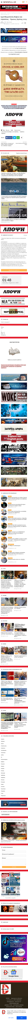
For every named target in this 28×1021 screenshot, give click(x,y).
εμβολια (2, 761)
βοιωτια (7, 130)
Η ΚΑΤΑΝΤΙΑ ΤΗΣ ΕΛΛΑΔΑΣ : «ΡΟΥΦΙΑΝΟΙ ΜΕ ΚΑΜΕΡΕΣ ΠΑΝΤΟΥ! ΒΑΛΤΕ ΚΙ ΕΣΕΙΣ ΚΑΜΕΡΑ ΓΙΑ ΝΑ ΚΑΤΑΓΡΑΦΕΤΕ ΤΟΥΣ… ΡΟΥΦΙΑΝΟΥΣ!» (7, 725)
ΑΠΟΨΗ (7, 998)
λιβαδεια (9, 12)
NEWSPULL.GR (9, 2)
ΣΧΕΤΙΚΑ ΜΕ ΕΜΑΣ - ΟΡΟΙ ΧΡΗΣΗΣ (14, 1006)
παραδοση (3, 777)
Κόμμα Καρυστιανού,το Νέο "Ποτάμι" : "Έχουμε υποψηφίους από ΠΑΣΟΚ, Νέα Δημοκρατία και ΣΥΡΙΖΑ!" (20, 725)
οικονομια (3, 773)
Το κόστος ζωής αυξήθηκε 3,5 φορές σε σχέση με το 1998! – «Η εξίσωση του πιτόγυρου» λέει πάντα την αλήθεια (17, 540)
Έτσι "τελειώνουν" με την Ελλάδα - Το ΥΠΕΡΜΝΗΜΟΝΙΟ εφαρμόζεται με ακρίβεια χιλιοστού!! (20, 701)
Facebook (10, 137)
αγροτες (2, 739)
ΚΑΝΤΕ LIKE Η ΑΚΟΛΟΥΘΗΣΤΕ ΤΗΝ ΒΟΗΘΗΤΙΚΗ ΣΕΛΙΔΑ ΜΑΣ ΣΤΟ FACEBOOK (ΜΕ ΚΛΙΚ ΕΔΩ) (14, 106)
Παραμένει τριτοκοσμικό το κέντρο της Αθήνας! (20, 656)
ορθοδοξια (3, 775)
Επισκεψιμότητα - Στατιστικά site (14, 1001)
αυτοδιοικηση (3, 750)
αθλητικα (2, 741)
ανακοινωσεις (3, 745)
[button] (26, 2)
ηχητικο (2, 766)
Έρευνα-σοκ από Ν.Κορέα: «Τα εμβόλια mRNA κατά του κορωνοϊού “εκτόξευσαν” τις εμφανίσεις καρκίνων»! (13, 366)
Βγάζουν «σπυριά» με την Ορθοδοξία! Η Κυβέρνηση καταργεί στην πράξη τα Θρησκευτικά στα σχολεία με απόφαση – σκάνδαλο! (16, 533)
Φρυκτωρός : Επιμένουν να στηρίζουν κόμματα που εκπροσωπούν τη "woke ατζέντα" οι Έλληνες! (20, 683)
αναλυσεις (3, 748)
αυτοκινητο (3, 752)
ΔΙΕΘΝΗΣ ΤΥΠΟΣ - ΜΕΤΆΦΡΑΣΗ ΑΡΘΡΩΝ (14, 1005)
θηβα (12, 130)
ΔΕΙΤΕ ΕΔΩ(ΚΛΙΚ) (5, 814)
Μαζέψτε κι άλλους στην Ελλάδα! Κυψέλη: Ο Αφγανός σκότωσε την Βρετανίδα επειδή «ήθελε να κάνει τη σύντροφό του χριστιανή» (7, 658)
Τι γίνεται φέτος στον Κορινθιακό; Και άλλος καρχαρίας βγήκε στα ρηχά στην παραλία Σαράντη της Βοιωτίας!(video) (13, 197)
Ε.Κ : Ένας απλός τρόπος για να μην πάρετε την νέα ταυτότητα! (7, 699)
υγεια (2, 793)
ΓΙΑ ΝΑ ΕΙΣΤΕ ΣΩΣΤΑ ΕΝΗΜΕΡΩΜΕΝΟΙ (14, 108)
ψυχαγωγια (3, 795)
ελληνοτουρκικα (4, 759)
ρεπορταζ (3, 782)
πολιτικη (2, 779)
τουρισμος (3, 791)
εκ (1, 757)
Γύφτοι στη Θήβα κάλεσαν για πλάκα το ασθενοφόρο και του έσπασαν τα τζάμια (13, 220)
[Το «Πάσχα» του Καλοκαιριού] (4, 546)
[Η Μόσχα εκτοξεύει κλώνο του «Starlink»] (4, 560)
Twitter (14, 137)
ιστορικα (2, 768)
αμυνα (2, 743)
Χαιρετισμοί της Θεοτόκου (16, 998)
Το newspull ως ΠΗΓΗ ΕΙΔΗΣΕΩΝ (14, 999)
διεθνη (2, 754)
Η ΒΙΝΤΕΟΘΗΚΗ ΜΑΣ (14, 1003)
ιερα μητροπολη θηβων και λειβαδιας (9, 131)
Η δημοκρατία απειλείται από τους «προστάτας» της (7, 633)
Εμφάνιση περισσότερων (21, 153)
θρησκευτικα (17, 130)
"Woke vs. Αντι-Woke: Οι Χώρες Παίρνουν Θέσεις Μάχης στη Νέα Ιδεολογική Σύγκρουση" (7, 683)
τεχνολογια (3, 788)
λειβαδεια (22, 131)
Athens (4, 277)
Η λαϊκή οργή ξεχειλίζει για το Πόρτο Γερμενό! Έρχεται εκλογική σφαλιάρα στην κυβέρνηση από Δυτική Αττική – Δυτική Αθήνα (17, 499)
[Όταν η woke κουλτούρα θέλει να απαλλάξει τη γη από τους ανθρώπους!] (4, 512)
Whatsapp (18, 137)
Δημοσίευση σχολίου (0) (14, 270)
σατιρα (2, 784)
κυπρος (2, 770)
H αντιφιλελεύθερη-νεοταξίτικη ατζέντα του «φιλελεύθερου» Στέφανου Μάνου (20, 634)
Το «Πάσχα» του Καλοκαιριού (14, 545)
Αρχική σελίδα (3, 12)
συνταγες (3, 786)
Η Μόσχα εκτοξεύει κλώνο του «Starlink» (16, 559)
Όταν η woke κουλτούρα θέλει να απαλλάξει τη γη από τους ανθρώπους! (17, 512)
